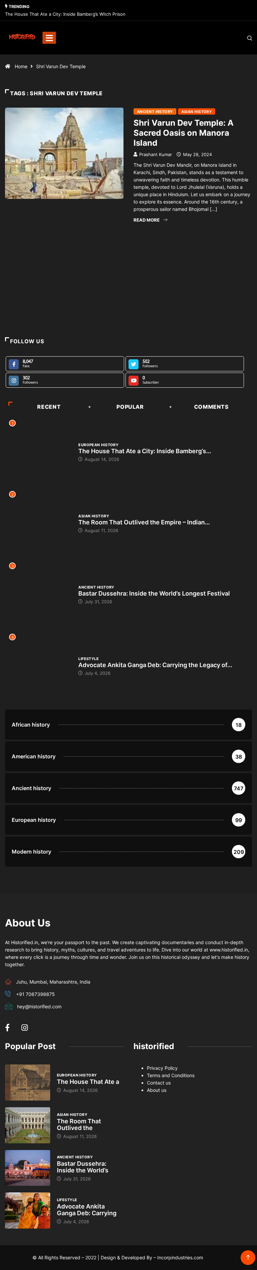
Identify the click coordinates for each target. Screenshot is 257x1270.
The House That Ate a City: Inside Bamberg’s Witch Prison (65, 14)
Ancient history (155, 111)
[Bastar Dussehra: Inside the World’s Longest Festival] (27, 1168)
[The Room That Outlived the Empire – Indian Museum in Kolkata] (27, 1125)
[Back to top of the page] (248, 1257)
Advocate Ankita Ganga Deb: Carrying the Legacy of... (155, 664)
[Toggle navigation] (49, 37)
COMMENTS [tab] (211, 406)
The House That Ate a (88, 1081)
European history (98, 444)
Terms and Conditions (170, 1075)
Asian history (196, 111)
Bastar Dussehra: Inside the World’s (82, 1167)
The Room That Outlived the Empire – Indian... (144, 522)
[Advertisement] (128, 294)
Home (21, 66)
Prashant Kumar (155, 154)
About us (156, 1090)
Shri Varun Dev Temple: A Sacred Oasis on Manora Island (184, 133)
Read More (147, 220)
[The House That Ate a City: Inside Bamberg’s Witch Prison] (27, 1082)
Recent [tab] (49, 406)
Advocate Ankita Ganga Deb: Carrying (86, 1210)
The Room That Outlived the (79, 1124)
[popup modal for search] (241, 37)
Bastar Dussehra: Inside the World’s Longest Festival (154, 593)
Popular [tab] (130, 406)
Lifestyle (88, 658)
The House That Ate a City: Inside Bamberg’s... (144, 451)
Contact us (159, 1083)
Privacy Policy (162, 1068)
